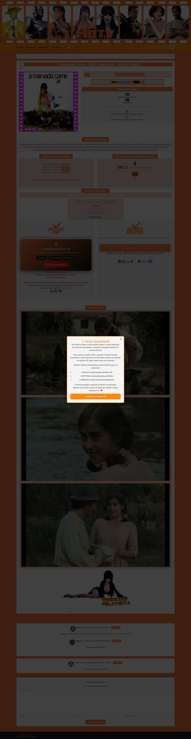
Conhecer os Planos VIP (95, 396)
